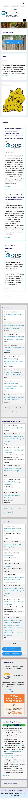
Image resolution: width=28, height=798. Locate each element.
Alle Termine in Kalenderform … (12, 654)
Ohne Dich (7, 566)
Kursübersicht (19, 762)
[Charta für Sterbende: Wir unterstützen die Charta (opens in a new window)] (14, 704)
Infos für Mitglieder (8, 690)
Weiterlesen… (6, 775)
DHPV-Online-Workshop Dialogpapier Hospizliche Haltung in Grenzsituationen (14, 361)
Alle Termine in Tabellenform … (12, 649)
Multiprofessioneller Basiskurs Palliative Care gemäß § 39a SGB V (14, 470)
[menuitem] (6, 6)
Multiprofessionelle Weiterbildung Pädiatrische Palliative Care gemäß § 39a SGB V (14, 438)
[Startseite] (9, 14)
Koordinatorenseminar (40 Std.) (13, 428)
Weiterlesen (7, 186)
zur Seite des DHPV (9, 692)
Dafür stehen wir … (14, 42)
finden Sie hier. (20, 745)
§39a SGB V (14, 725)
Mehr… (7, 75)
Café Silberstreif (8, 555)
